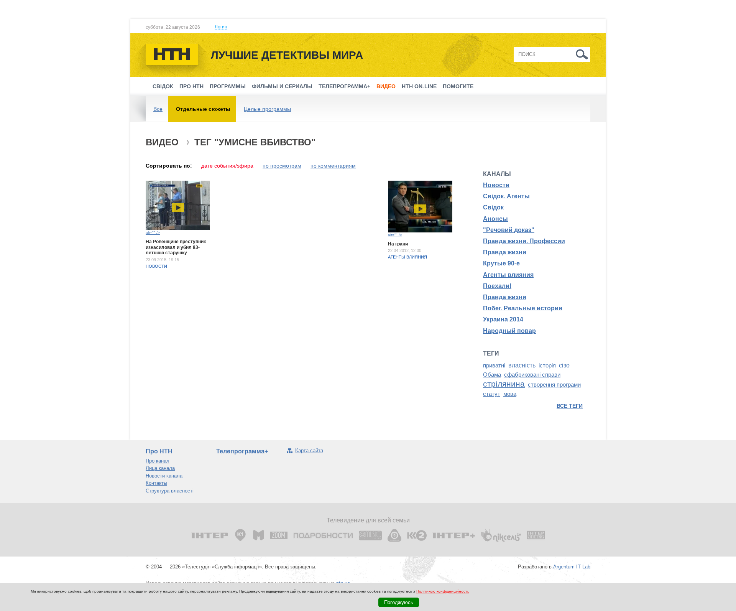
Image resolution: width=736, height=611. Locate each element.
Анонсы (495, 219)
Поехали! (497, 286)
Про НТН (191, 86)
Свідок (163, 86)
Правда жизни (504, 252)
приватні (494, 365)
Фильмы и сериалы (282, 86)
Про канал (157, 461)
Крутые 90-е (501, 263)
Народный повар (509, 331)
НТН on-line (419, 86)
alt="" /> (153, 233)
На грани (398, 244)
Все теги (570, 406)
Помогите (458, 86)
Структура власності (170, 491)
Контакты (156, 483)
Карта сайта (309, 450)
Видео (386, 86)
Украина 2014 (503, 319)
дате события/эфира (227, 166)
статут (491, 394)
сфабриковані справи (532, 375)
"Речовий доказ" (508, 230)
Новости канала (164, 476)
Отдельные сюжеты (203, 109)
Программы (228, 86)
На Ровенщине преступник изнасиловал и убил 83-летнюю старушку (176, 247)
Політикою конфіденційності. (442, 591)
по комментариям (333, 166)
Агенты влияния (407, 257)
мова (509, 394)
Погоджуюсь (398, 602)
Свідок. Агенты (506, 196)
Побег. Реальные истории (522, 308)
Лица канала (160, 468)
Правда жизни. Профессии (524, 241)
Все (158, 109)
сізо (564, 365)
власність (522, 365)
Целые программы (267, 109)
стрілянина (504, 384)
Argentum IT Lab (571, 567)
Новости (156, 266)
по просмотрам (282, 166)
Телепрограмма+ (344, 86)
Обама (492, 375)
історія (547, 365)
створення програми (554, 385)
